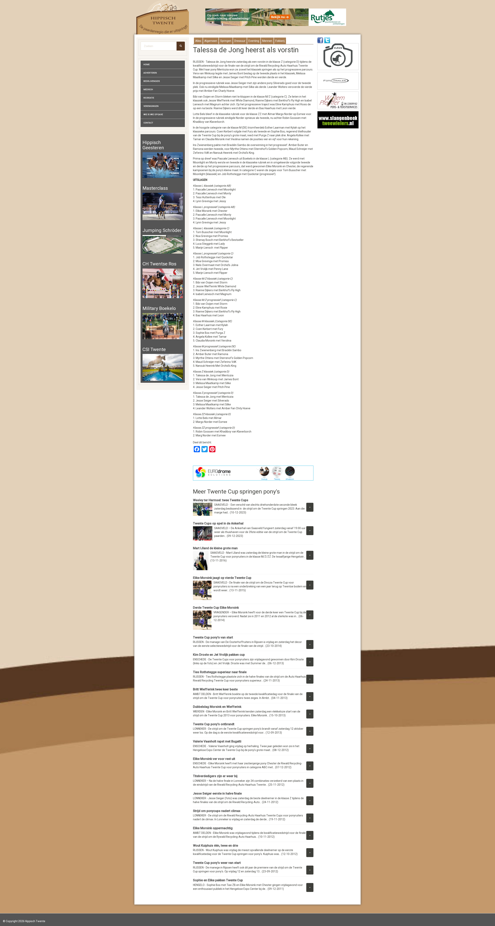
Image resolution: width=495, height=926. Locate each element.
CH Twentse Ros (159, 264)
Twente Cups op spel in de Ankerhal (218, 523)
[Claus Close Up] (337, 56)
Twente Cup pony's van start (213, 637)
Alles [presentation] (198, 40)
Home (146, 64)
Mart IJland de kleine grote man (215, 548)
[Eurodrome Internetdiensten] (253, 473)
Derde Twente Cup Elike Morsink (216, 607)
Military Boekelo (159, 308)
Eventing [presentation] (253, 40)
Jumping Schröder (162, 230)
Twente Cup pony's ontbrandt (213, 724)
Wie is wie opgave (153, 114)
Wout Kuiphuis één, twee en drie (215, 845)
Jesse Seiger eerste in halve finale (217, 793)
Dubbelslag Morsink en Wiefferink (217, 707)
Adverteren (150, 73)
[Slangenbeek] (337, 120)
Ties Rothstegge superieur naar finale (220, 672)
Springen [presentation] (225, 40)
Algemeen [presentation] (210, 40)
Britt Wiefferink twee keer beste (215, 689)
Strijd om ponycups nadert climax (216, 811)
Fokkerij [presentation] (280, 40)
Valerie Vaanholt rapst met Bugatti (217, 741)
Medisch (148, 89)
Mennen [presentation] (267, 40)
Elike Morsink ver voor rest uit (214, 759)
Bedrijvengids (151, 81)
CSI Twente (154, 349)
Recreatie (148, 98)
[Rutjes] (276, 17)
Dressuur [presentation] (239, 40)
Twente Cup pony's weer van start (217, 863)
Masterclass (155, 188)
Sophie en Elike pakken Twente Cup (218, 880)
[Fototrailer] (337, 80)
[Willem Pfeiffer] (337, 100)
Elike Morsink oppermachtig (213, 828)
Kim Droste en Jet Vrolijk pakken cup (219, 655)
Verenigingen (151, 106)
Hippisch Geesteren (153, 145)
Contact (148, 123)
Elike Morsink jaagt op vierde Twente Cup (222, 578)
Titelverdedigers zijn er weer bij (215, 776)
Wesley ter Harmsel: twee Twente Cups (221, 500)
